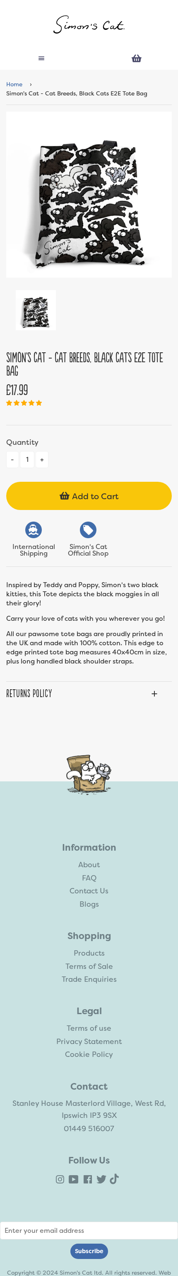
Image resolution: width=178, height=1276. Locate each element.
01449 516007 (89, 1129)
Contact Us (89, 891)
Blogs (89, 904)
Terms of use (89, 1028)
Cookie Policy (89, 1054)
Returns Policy (29, 693)
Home (14, 84)
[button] (24, 403)
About (89, 865)
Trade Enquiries (89, 979)
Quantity (22, 442)
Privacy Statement (89, 1042)
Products (89, 953)
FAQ (89, 878)
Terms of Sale (89, 966)
